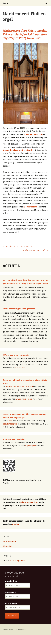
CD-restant (20, 367)
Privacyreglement (17, 560)
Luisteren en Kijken (29, 502)
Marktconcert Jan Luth (35, 250)
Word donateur (9, 541)
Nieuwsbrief (8, 546)
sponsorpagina (30, 206)
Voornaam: (10, 592)
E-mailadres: (11, 581)
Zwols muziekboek (24, 398)
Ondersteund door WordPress (14, 629)
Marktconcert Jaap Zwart (17, 246)
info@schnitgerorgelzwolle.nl (19, 386)
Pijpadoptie (30, 445)
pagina (15, 524)
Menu (5, 3)
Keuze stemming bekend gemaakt (19, 308)
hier (10, 420)
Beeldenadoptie (10, 423)
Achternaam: (11, 603)
